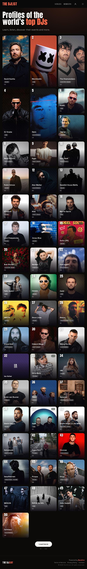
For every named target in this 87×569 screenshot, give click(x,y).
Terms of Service (60, 562)
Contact (82, 562)
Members (67, 4)
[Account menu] (75, 4)
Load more (43, 544)
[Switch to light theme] (83, 4)
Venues (58, 4)
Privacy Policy (72, 562)
